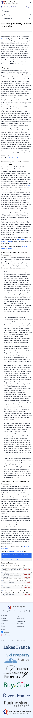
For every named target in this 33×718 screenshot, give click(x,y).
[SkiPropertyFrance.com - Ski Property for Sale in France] (16, 657)
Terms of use (20, 619)
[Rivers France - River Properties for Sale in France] (16, 695)
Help (2, 623)
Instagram (7, 635)
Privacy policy (21, 621)
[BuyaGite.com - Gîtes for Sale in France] (16, 685)
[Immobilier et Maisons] (16, 712)
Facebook (7, 632)
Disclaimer (20, 624)
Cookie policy (21, 626)
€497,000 (27, 587)
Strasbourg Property (16, 158)
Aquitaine (5, 574)
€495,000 (27, 574)
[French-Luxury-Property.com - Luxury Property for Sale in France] (16, 671)
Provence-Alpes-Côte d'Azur (11, 569)
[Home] (1, 7)
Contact (3, 626)
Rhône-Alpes (6, 587)
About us (3, 618)
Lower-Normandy (8, 582)
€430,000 (27, 594)
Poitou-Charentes (8, 594)
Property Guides (12, 7)
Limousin (5, 577)
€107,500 (27, 577)
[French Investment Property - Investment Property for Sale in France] (16, 704)
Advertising (4, 621)
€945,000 (27, 569)
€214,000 (27, 582)
